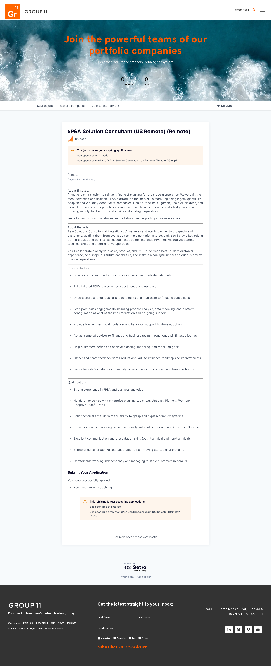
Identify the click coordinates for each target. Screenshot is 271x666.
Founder (121, 638)
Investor (106, 638)
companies (72, 106)
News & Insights (67, 623)
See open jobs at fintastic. (93, 155)
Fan (134, 638)
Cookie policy (144, 576)
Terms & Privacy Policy (50, 628)
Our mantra (14, 623)
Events (12, 628)
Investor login (241, 9)
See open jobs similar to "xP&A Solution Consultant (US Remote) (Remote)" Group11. (128, 160)
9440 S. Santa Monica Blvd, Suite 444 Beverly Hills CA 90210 (234, 611)
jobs (45, 106)
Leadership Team (45, 623)
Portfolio (28, 623)
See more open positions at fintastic (135, 537)
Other (145, 638)
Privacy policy (127, 576)
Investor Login (27, 628)
